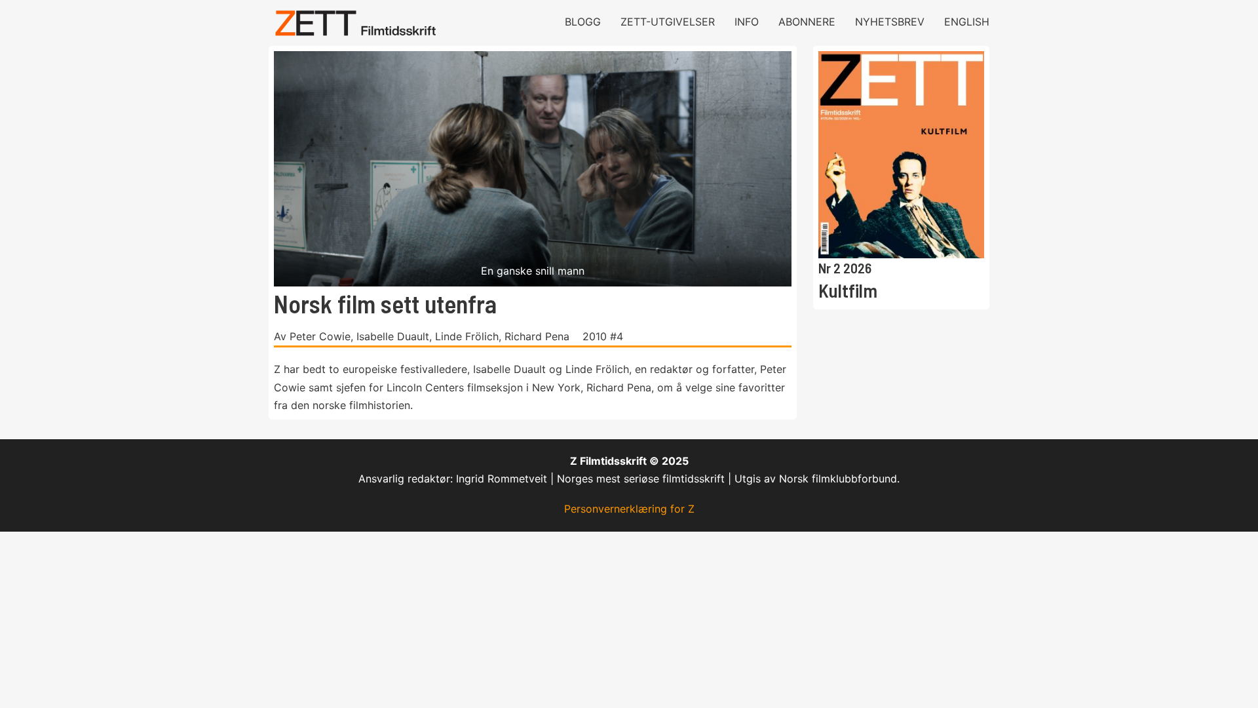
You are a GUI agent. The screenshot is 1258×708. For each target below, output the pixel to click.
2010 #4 (602, 336)
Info (746, 21)
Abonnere (806, 21)
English (966, 21)
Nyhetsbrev (889, 21)
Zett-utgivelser (667, 21)
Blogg (583, 21)
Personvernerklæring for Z (629, 508)
